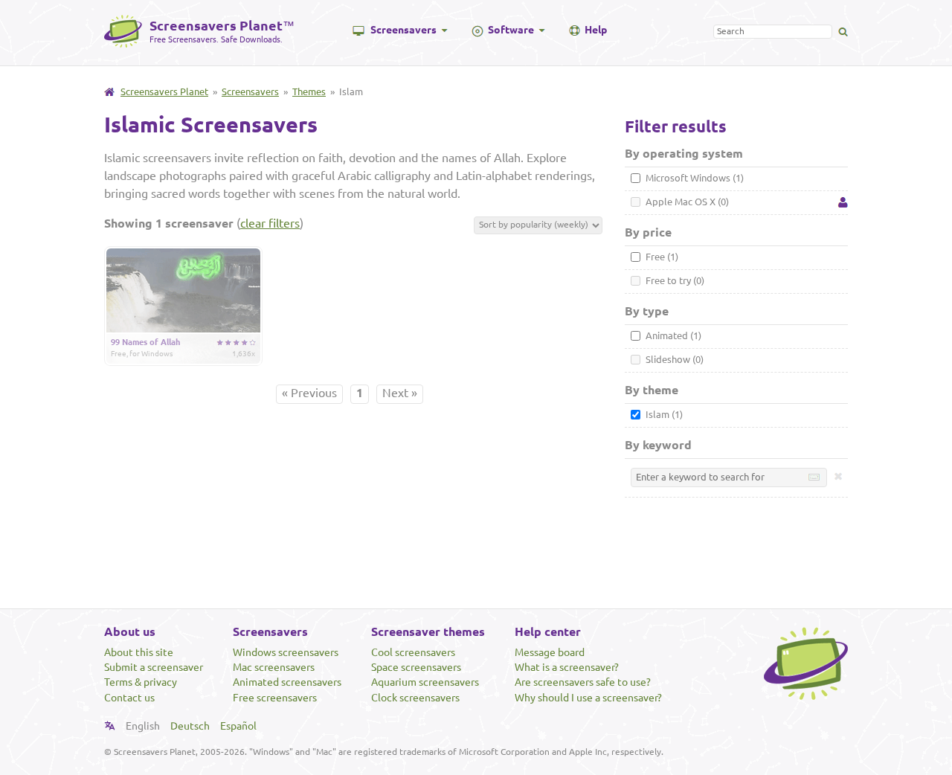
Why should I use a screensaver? (588, 698)
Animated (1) (672, 335)
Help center (548, 631)
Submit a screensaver (153, 667)
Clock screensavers (415, 698)
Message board (550, 652)
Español (238, 726)
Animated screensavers (287, 682)
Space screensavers (416, 667)
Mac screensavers (274, 667)
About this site (138, 652)
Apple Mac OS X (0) (686, 201)
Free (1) (660, 256)
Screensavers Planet (164, 91)
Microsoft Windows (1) (693, 178)
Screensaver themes (428, 631)
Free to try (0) (673, 280)
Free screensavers (275, 698)
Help (596, 30)
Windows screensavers (285, 652)
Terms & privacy (140, 682)
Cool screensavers (413, 652)
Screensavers (403, 30)
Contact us (129, 698)
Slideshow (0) (673, 359)
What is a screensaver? (567, 667)
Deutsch (190, 726)
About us (129, 631)
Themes (309, 91)
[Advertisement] (476, 554)
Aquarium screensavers (425, 682)
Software (511, 30)
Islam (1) (663, 414)
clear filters (270, 223)
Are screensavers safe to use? (583, 682)
